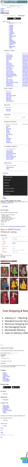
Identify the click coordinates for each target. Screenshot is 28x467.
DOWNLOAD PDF (5, 263)
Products (5, 198)
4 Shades (11, 28)
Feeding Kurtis (9, 54)
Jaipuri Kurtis (9, 63)
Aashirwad (11, 44)
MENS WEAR (8, 90)
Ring (7, 127)
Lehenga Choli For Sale (11, 156)
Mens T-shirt (8, 96)
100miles (11, 26)
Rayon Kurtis (9, 70)
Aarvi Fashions (12, 41)
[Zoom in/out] (2, 344)
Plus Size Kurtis (9, 68)
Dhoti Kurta (8, 99)
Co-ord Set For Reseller (11, 153)
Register (15, 2)
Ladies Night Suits (10, 167)
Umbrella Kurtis (9, 85)
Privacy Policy (6, 405)
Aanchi (10, 39)
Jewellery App (9, 142)
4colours (11, 30)
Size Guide (3, 256)
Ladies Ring (8, 138)
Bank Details (5, 378)
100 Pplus (11, 25)
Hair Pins (8, 141)
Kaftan (7, 61)
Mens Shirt (8, 94)
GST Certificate (6, 379)
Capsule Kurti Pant (10, 65)
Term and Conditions (7, 410)
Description (5, 206)
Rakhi (7, 136)
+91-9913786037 (5, 1)
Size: (2, 254)
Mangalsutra (8, 128)
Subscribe (3, 355)
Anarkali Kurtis (9, 76)
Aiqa (10, 48)
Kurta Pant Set (9, 64)
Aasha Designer (12, 42)
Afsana (10, 47)
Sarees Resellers (9, 150)
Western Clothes (9, 158)
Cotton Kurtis (9, 57)
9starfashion (11, 33)
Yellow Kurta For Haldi (11, 95)
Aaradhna (11, 40)
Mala (7, 135)
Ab (10, 45)
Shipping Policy (6, 407)
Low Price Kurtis (9, 71)
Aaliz (10, 38)
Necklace (8, 132)
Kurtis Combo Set (10, 72)
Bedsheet (7, 117)
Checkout (7, 13)
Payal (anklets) (9, 134)
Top (7, 78)
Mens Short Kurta (9, 100)
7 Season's (11, 32)
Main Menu (5, 173)
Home (4, 21)
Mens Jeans (8, 98)
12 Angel (11, 27)
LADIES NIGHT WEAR (10, 165)
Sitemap (4, 412)
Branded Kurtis (9, 83)
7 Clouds (11, 31)
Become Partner (6, 376)
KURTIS (7, 53)
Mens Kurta (8, 92)
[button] (14, 465)
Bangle (7, 130)
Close (8, 10)
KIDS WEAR (8, 107)
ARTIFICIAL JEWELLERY (11, 124)
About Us (5, 373)
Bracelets (8, 126)
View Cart (3, 13)
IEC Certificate (6, 380)
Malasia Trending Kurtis (11, 74)
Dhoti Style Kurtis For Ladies (12, 82)
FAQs (4, 411)
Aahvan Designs (12, 35)
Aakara (10, 37)
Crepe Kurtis (8, 67)
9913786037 (3, 363)
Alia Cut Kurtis (9, 79)
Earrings (8, 131)
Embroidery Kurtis (10, 86)
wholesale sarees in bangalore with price (17, 226)
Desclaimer (5, 409)
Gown (7, 60)
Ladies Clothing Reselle (10, 148)
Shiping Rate (5, 399)
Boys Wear (8, 109)
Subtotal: (2, 12)
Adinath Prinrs (12, 46)
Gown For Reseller (10, 157)
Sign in (11, 2)
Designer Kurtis (9, 56)
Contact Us (7, 2)
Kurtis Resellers (9, 152)
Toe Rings (8, 139)
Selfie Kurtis (8, 59)
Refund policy (6, 406)
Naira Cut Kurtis (9, 80)
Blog (4, 377)
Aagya (10, 34)
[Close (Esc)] (1, 344)
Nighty (7, 168)
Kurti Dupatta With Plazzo (11, 75)
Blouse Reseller (9, 154)
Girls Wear (8, 110)
